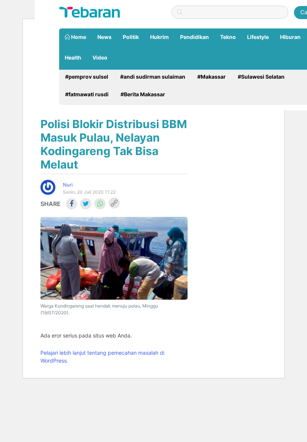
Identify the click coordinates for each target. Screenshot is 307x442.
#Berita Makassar (143, 94)
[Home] (89, 11)
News (104, 37)
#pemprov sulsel (86, 76)
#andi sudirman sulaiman (152, 76)
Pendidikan (194, 37)
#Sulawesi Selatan (261, 76)
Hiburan (290, 37)
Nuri (68, 185)
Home (78, 37)
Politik (131, 37)
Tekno (228, 37)
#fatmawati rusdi (87, 94)
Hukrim (159, 37)
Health (73, 57)
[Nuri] (47, 187)
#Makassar (211, 76)
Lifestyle (258, 37)
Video (99, 57)
